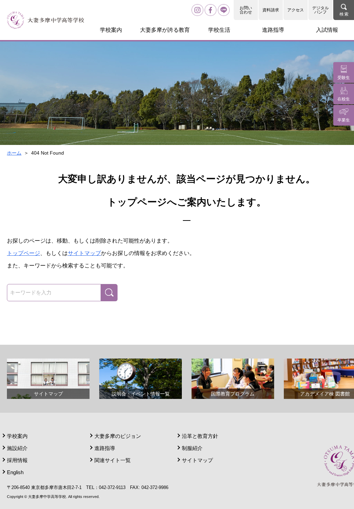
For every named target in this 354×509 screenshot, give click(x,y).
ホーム (14, 153)
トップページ (23, 253)
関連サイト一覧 (112, 460)
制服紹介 (192, 448)
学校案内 (17, 436)
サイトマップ (84, 253)
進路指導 (104, 448)
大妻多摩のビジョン (117, 436)
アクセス (295, 10)
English (15, 472)
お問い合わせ (246, 10)
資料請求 (270, 10)
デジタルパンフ (320, 10)
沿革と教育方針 (200, 436)
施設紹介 (17, 448)
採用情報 (17, 460)
